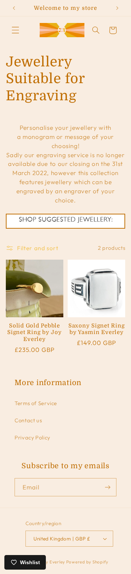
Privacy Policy (32, 437)
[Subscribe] (107, 487)
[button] (15, 30)
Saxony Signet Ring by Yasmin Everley (96, 329)
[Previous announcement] (14, 8)
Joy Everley (53, 562)
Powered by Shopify (87, 562)
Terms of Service (36, 403)
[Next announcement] (117, 8)
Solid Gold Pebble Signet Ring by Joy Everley (34, 332)
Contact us (28, 420)
